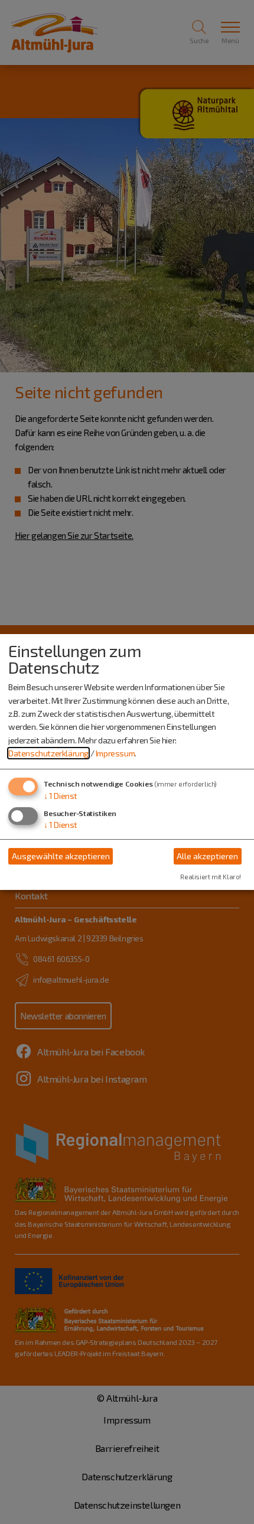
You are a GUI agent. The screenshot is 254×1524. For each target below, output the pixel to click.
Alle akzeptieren (207, 856)
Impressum (115, 753)
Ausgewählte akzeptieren (61, 856)
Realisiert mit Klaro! (210, 876)
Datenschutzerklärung (48, 753)
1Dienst (60, 796)
